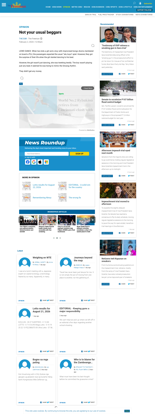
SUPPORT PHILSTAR (144, 10)
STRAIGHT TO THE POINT (84, 367)
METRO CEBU (77, 7)
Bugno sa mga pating (40, 361)
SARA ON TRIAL (90, 15)
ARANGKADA (39, 367)
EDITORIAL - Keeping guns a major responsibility (74, 310)
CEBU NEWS (57, 7)
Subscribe (148, 3)
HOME (48, 7)
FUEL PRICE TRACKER (106, 15)
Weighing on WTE (42, 257)
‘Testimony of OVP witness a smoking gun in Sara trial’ (115, 46)
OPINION (66, 7)
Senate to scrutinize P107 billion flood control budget (117, 100)
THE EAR (23, 39)
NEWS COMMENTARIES (144, 15)
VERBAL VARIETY (40, 262)
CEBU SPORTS (111, 7)
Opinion (24, 26)
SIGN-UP (79, 154)
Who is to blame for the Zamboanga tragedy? (84, 361)
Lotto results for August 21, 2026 (41, 310)
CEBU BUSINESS (98, 7)
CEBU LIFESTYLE (125, 7)
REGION (87, 7)
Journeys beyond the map (83, 259)
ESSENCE (79, 265)
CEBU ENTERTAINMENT (143, 7)
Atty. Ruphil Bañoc (82, 369)
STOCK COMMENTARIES (125, 15)
